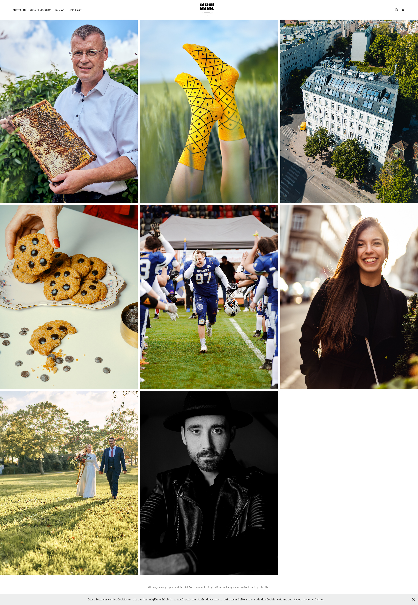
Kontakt (60, 9)
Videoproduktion (40, 9)
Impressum (75, 9)
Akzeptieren (302, 599)
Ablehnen (318, 599)
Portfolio (19, 10)
